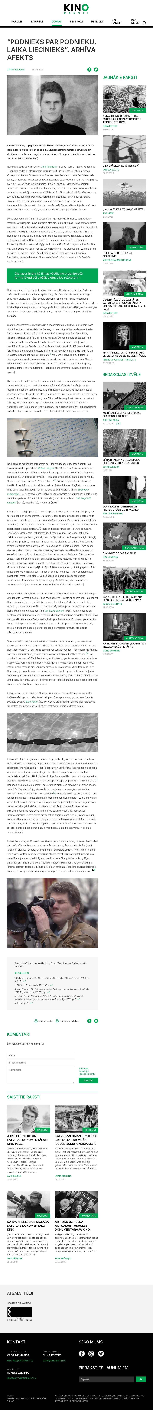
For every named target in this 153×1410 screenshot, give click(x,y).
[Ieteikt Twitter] (96, 69)
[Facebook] (82, 1354)
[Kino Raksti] (76, 9)
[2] (55, 480)
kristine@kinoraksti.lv (20, 1360)
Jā (141, 1379)
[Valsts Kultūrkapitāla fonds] (19, 1313)
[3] (87, 653)
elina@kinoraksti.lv (54, 1360)
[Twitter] (101, 1354)
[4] (97, 780)
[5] (54, 793)
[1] (50, 354)
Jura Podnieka (49, 166)
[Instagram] (91, 1354)
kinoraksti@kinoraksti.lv (21, 1378)
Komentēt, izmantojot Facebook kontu (87, 1071)
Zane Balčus (16, 69)
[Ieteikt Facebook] (89, 69)
